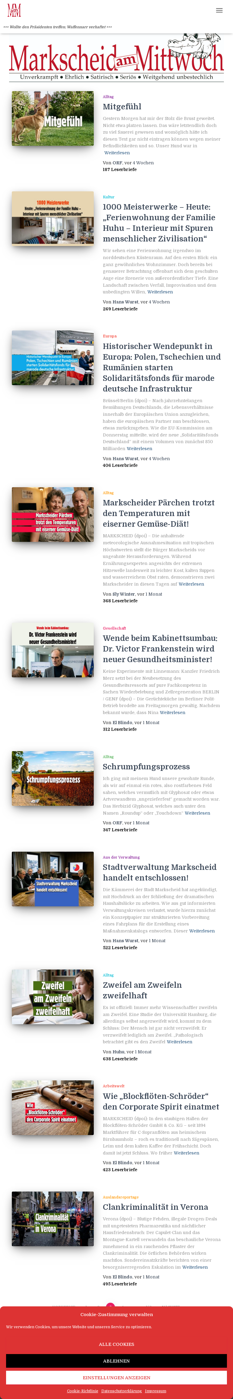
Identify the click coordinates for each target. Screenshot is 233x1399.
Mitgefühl (122, 106)
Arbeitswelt (113, 1086)
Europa (109, 336)
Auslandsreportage (121, 1197)
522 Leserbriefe (120, 947)
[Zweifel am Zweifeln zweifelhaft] (53, 997)
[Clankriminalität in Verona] (53, 1219)
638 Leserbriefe (120, 1058)
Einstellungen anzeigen (116, 1377)
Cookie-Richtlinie (82, 1391)
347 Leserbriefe (120, 829)
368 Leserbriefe (120, 600)
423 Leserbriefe (120, 1169)
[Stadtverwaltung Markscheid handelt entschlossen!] (53, 879)
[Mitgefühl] (53, 118)
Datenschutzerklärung (121, 1391)
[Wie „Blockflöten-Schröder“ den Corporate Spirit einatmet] (53, 1107)
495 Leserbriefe (120, 1283)
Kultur (109, 197)
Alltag (108, 97)
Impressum (155, 1391)
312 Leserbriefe (120, 729)
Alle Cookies (116, 1344)
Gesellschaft (114, 628)
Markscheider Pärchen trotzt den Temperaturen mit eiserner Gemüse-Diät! (159, 513)
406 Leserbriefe (120, 465)
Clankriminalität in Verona (155, 1207)
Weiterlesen (117, 152)
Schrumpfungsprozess (146, 766)
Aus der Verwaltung (121, 857)
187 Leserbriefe (120, 169)
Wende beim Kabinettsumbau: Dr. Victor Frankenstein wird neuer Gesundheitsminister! (160, 649)
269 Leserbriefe (120, 308)
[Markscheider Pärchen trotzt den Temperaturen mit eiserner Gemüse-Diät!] (53, 514)
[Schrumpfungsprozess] (53, 778)
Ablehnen (116, 1361)
